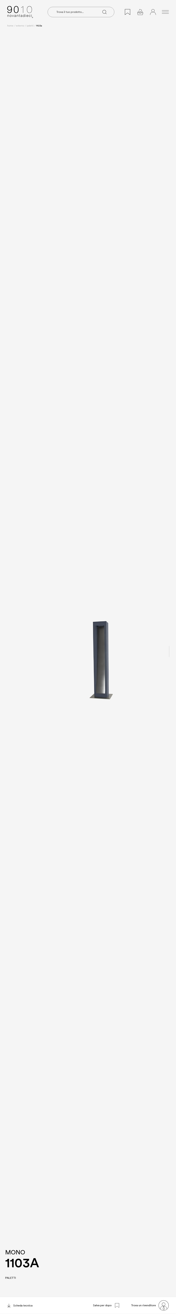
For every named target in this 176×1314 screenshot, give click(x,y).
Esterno (20, 25)
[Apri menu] (165, 12)
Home (10, 25)
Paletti (30, 25)
